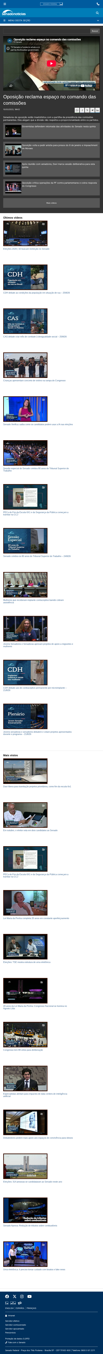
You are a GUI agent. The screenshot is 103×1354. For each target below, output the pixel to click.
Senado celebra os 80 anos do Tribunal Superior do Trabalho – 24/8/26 (37, 556)
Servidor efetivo (12, 1321)
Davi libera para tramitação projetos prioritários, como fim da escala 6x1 (37, 786)
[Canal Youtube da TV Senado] (28, 1296)
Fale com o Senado (16, 1342)
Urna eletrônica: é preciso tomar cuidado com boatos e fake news (34, 1269)
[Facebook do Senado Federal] (8, 1296)
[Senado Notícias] (14, 13)
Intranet (11, 1315)
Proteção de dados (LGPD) (17, 1338)
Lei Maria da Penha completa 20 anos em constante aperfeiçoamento (36, 918)
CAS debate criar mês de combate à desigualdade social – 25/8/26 (35, 337)
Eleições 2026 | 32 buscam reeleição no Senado (26, 249)
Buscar (95, 31)
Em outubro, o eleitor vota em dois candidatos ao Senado (30, 830)
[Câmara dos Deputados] (6, 1303)
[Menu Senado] (4, 4)
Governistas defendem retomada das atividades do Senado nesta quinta (59, 126)
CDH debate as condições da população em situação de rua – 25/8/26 (36, 293)
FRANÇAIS (31, 1308)
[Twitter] (14, 1296)
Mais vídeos (51, 203)
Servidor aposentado (14, 1329)
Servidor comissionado (15, 1325)
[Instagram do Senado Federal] (21, 1296)
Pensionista (10, 1332)
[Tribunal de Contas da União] (20, 1303)
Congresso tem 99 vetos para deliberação (23, 1050)
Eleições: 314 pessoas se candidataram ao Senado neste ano (32, 1182)
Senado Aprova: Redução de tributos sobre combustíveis (30, 1225)
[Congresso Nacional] (13, 1303)
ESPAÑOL (20, 1308)
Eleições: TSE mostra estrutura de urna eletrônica (26, 962)
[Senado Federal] (51, 4)
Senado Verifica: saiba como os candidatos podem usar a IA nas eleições (38, 424)
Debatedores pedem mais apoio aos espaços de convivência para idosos (38, 1138)
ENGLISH (9, 1308)
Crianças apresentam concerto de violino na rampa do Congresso (34, 380)
